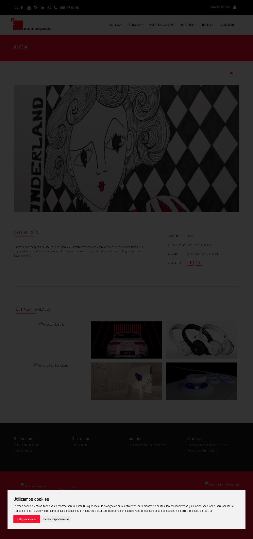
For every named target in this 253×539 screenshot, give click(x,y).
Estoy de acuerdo (26, 519)
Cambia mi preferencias (56, 519)
